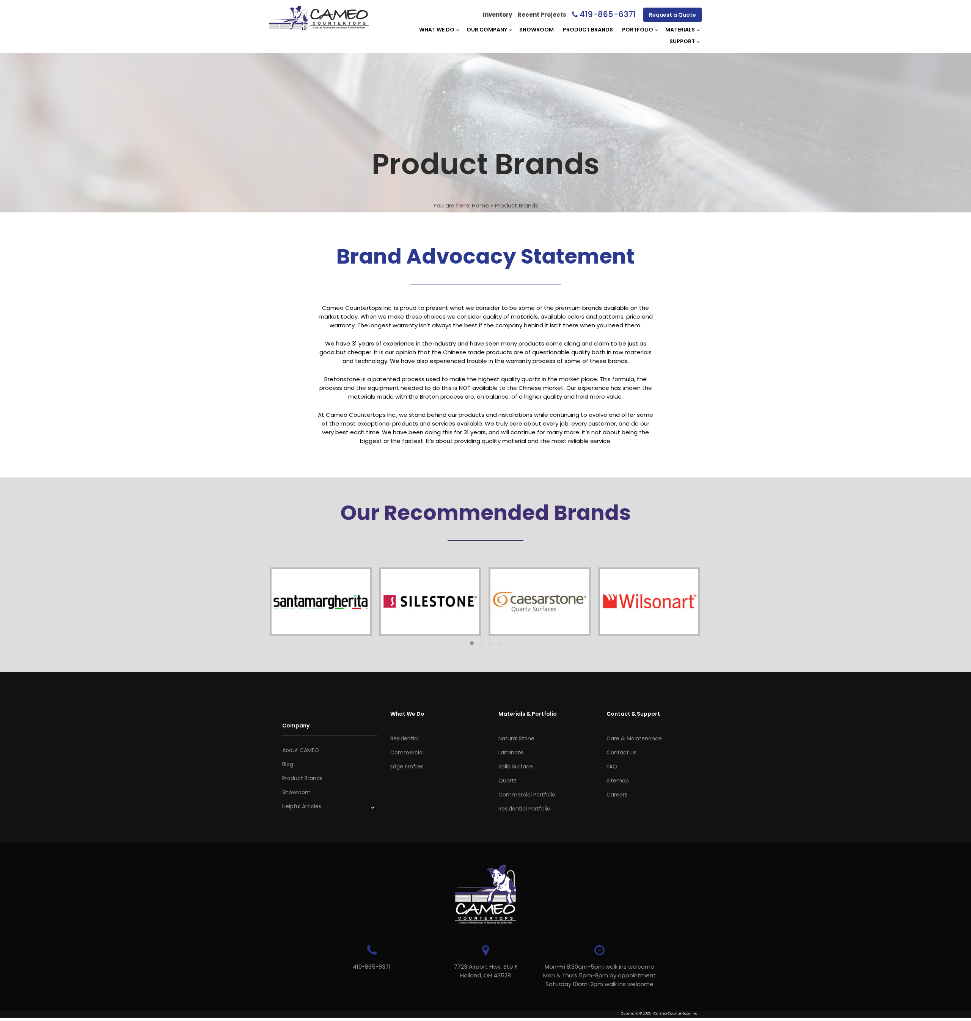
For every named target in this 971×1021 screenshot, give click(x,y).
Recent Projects (542, 15)
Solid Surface (515, 766)
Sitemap (617, 780)
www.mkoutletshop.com (290, 1018)
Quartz (507, 780)
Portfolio (637, 29)
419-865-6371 (608, 14)
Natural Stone (516, 738)
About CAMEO (300, 750)
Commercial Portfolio (526, 794)
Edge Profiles (407, 766)
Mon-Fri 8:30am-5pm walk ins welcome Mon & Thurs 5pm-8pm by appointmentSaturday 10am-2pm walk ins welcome (599, 975)
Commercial (407, 752)
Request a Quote (672, 15)
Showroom (536, 29)
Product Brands (588, 29)
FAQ (611, 766)
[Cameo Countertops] (319, 26)
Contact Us (621, 752)
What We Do (436, 29)
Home (480, 205)
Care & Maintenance (634, 738)
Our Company (487, 29)
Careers (616, 794)
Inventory (497, 15)
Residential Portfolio (524, 808)
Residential (404, 738)
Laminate (510, 752)
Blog (287, 764)
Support (682, 41)
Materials (680, 29)
